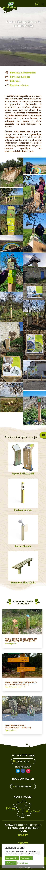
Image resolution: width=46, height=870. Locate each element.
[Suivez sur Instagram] (28, 771)
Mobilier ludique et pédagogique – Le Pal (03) (18, 726)
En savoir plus (22, 863)
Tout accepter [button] (26, 858)
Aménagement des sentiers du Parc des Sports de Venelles (21, 640)
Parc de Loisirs (10, 730)
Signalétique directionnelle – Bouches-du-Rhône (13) (21, 683)
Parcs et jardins (11, 643)
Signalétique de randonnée (15, 687)
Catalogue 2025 (23, 761)
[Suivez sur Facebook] (23, 771)
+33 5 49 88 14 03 (23, 786)
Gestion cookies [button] (11, 858)
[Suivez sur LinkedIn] (18, 771)
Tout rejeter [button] (11, 863)
